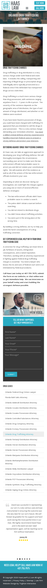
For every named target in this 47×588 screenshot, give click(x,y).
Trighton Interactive (27, 583)
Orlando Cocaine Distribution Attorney (21, 408)
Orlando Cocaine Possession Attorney (21, 413)
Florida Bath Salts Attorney (16, 397)
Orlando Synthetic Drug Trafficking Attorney (23, 484)
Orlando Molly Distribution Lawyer (19, 469)
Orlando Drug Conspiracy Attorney (19, 423)
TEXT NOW (40, 3)
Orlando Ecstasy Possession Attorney (21, 429)
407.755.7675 (23, 568)
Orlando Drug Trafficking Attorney (19, 434)
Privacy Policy (18, 580)
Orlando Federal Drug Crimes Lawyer (20, 392)
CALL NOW (40, 8)
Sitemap (30, 580)
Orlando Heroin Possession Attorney (20, 450)
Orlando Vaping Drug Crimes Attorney (21, 490)
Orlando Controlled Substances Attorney (22, 418)
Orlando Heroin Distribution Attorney (20, 445)
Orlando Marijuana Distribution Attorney (21, 455)
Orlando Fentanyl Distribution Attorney (21, 439)
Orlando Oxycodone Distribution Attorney (22, 474)
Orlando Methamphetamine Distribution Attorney (21, 462)
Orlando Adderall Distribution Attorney (21, 402)
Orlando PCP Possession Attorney (19, 479)
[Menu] (27, 8)
